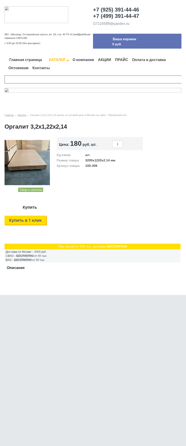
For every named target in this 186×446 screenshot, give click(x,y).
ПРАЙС (121, 60)
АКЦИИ (104, 60)
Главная (9, 115)
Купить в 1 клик (25, 220)
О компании (83, 60)
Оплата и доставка (149, 60)
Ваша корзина (124, 39)
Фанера (22, 115)
